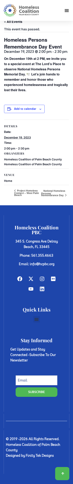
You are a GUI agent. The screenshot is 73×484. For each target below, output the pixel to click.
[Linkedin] (42, 289)
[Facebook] (20, 279)
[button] (66, 10)
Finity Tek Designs (40, 456)
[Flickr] (53, 279)
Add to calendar (25, 109)
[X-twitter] (31, 279)
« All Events (13, 21)
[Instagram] (42, 279)
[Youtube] (31, 289)
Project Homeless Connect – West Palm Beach (26, 193)
